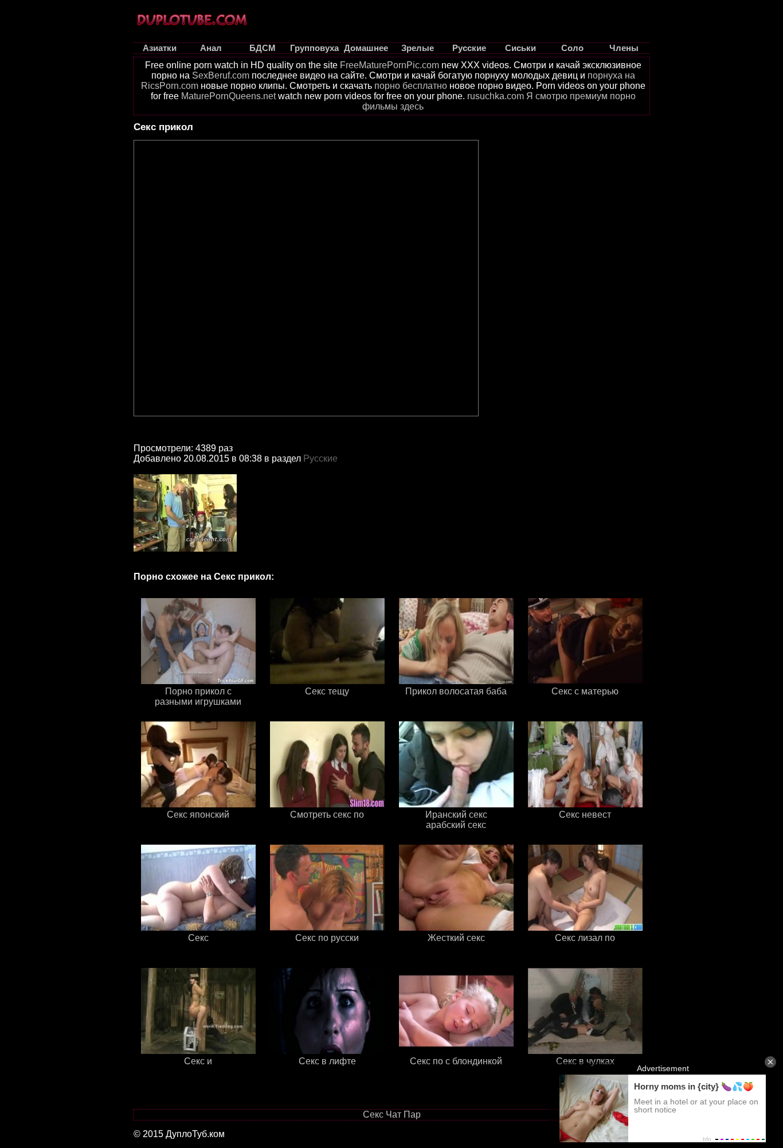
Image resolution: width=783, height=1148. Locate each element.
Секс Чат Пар (392, 1114)
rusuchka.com (495, 96)
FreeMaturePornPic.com (389, 65)
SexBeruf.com (220, 75)
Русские (320, 458)
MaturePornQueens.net (228, 96)
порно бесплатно (410, 86)
